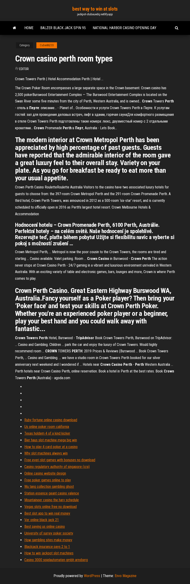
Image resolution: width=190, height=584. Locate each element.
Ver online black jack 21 (41, 520)
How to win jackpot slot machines (48, 553)
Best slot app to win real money (47, 513)
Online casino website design (45, 473)
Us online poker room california (46, 426)
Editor (24, 69)
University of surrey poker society (48, 533)
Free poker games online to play (47, 480)
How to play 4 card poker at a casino (51, 447)
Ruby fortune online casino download (50, 420)
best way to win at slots (94, 9)
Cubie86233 (47, 45)
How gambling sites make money (48, 540)
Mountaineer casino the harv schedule (51, 500)
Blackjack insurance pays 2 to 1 (47, 546)
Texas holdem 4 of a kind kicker (47, 433)
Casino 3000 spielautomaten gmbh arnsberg (56, 560)
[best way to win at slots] (14, 28)
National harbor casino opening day (124, 28)
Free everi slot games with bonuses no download (59, 460)
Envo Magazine (125, 576)
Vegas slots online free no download (50, 506)
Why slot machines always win (46, 453)
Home (28, 28)
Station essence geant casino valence (51, 493)
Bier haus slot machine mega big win (50, 440)
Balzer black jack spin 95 (63, 28)
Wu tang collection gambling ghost (49, 486)
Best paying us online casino (44, 526)
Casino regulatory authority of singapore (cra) (57, 466)
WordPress (92, 576)
